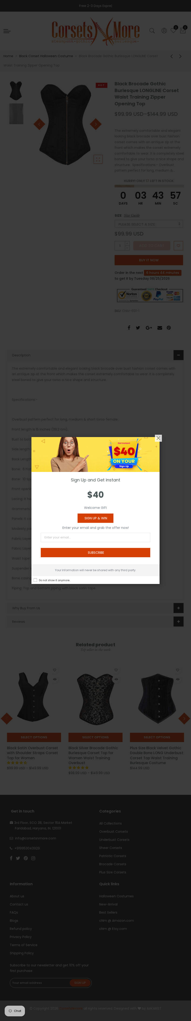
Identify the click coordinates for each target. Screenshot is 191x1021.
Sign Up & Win (96, 518)
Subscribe (96, 552)
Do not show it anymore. (54, 580)
